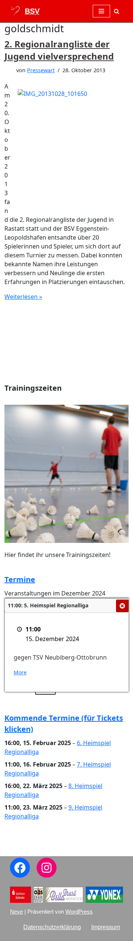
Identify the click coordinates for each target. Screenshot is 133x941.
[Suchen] (116, 11)
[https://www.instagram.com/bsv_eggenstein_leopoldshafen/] (47, 868)
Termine (19, 579)
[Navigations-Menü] (101, 11)
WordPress (79, 911)
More (20, 672)
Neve (16, 911)
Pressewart (41, 70)
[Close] (122, 606)
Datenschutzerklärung (52, 927)
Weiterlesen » (23, 297)
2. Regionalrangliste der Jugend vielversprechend (59, 50)
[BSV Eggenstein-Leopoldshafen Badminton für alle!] (25, 11)
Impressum (105, 927)
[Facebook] (20, 868)
